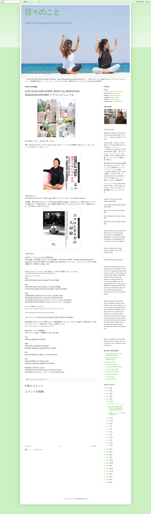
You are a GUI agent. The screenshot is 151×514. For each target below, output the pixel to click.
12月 (109, 401)
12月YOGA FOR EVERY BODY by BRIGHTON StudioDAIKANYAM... (115, 408)
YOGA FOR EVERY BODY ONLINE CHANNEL (114, 354)
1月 (109, 445)
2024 (108, 393)
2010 (108, 479)
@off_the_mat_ (110, 362)
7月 (109, 429)
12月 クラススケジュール (115, 404)
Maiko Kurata (115, 93)
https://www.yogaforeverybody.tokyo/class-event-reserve (44, 309)
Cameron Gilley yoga (112, 372)
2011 (108, 477)
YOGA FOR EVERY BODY (114, 367)
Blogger (86, 499)
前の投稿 (93, 446)
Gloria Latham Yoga (112, 369)
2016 (108, 463)
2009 (108, 482)
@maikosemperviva (114, 95)
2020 (108, 452)
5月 (109, 434)
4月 (109, 437)
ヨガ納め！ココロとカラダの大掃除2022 (116, 413)
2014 (108, 468)
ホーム (61, 446)
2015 (108, 466)
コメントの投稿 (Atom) (35, 449)
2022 (108, 399)
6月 (109, 432)
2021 (108, 449)
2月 (109, 443)
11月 (109, 418)
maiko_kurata (115, 97)
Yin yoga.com (110, 376)
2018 (108, 457)
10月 (109, 421)
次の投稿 (28, 446)
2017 (108, 460)
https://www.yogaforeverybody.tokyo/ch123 (39, 326)
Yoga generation (111, 379)
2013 (108, 471)
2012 (108, 474)
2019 (108, 455)
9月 (109, 423)
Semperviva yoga (111, 364)
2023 (108, 396)
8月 (109, 426)
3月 (109, 440)
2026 (108, 388)
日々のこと (43, 12)
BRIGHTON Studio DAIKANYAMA (111, 358)
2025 (108, 391)
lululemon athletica (112, 374)
